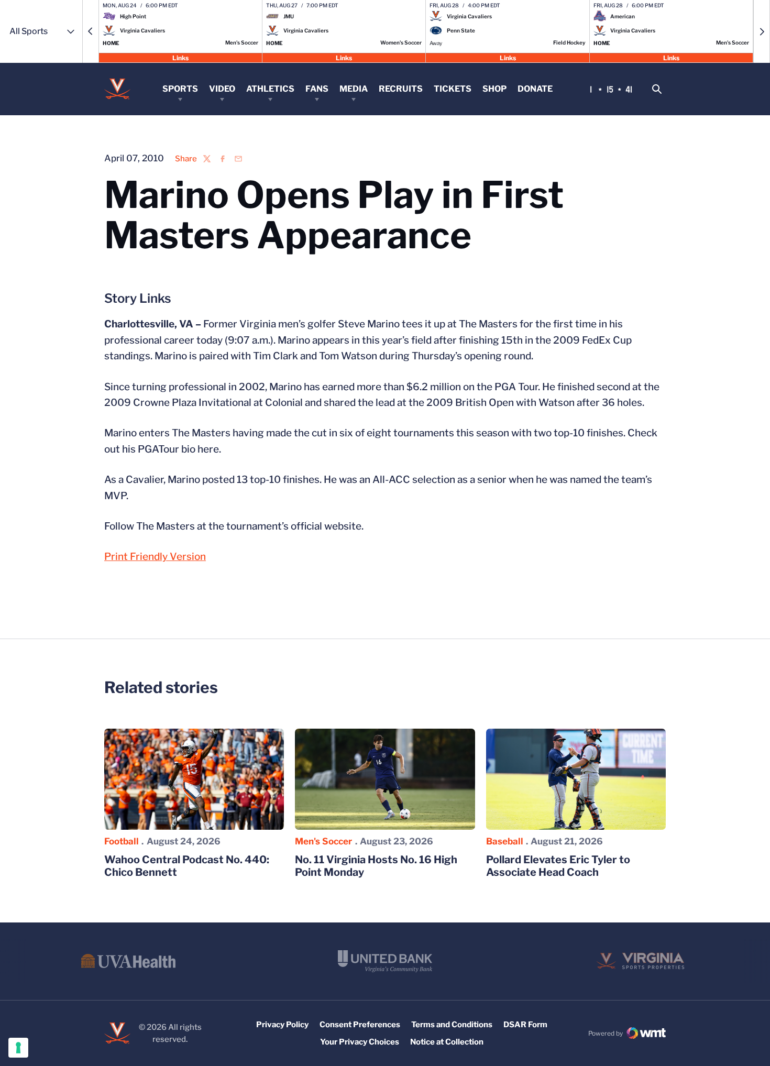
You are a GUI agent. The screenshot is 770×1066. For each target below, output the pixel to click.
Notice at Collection (446, 1042)
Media (353, 89)
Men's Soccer (323, 841)
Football (121, 841)
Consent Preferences (360, 1024)
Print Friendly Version (155, 557)
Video (222, 89)
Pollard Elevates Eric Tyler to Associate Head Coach (558, 865)
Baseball (504, 841)
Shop (494, 89)
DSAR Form (525, 1024)
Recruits (401, 89)
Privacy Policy (282, 1024)
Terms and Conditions (451, 1024)
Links (180, 57)
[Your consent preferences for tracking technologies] (18, 1048)
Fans (316, 89)
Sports (180, 89)
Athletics (270, 89)
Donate (535, 89)
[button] (90, 31)
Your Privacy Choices (359, 1042)
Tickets (452, 89)
